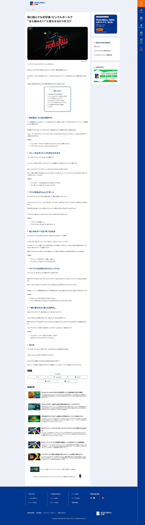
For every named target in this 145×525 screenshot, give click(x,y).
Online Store (141, 42)
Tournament (141, 27)
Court (141, 19)
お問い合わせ (62, 513)
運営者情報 (75, 502)
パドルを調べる (33, 498)
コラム (30, 370)
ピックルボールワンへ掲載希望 (103, 55)
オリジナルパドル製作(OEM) (102, 51)
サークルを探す (76, 498)
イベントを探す (54, 498)
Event (141, 35)
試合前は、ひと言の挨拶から (56, 94)
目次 (55, 91)
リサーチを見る (54, 502)
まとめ (50, 106)
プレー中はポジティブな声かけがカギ (58, 96)
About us (97, 46)
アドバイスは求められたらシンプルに (58, 102)
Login (141, 12)
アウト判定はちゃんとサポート (56, 98)
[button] (67, 381)
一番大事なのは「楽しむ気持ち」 (56, 104)
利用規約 (39, 513)
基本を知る (32, 494)
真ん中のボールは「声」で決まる (56, 100)
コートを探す (75, 494)
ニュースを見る (33, 502)
